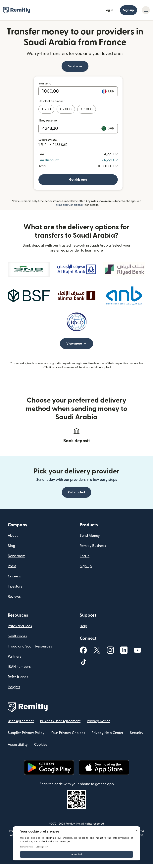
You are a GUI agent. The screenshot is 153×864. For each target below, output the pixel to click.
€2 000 (66, 109)
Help (83, 626)
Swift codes (17, 636)
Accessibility (18, 744)
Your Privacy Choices (68, 733)
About (13, 535)
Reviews (14, 596)
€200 (46, 109)
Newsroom (16, 556)
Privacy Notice (98, 721)
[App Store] (104, 767)
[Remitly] (16, 10)
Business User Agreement (60, 721)
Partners (14, 656)
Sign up (128, 10)
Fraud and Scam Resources (30, 646)
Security (136, 733)
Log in (109, 10)
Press (12, 566)
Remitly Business (93, 546)
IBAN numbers (19, 666)
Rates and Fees (20, 626)
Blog (11, 546)
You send (44, 83)
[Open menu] (146, 10)
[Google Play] (49, 767)
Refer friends (18, 677)
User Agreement (21, 721)
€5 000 (86, 109)
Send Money (90, 535)
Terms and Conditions (69, 205)
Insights (14, 687)
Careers (14, 576)
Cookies (40, 744)
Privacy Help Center (107, 733)
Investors (15, 586)
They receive (47, 120)
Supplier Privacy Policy (26, 733)
